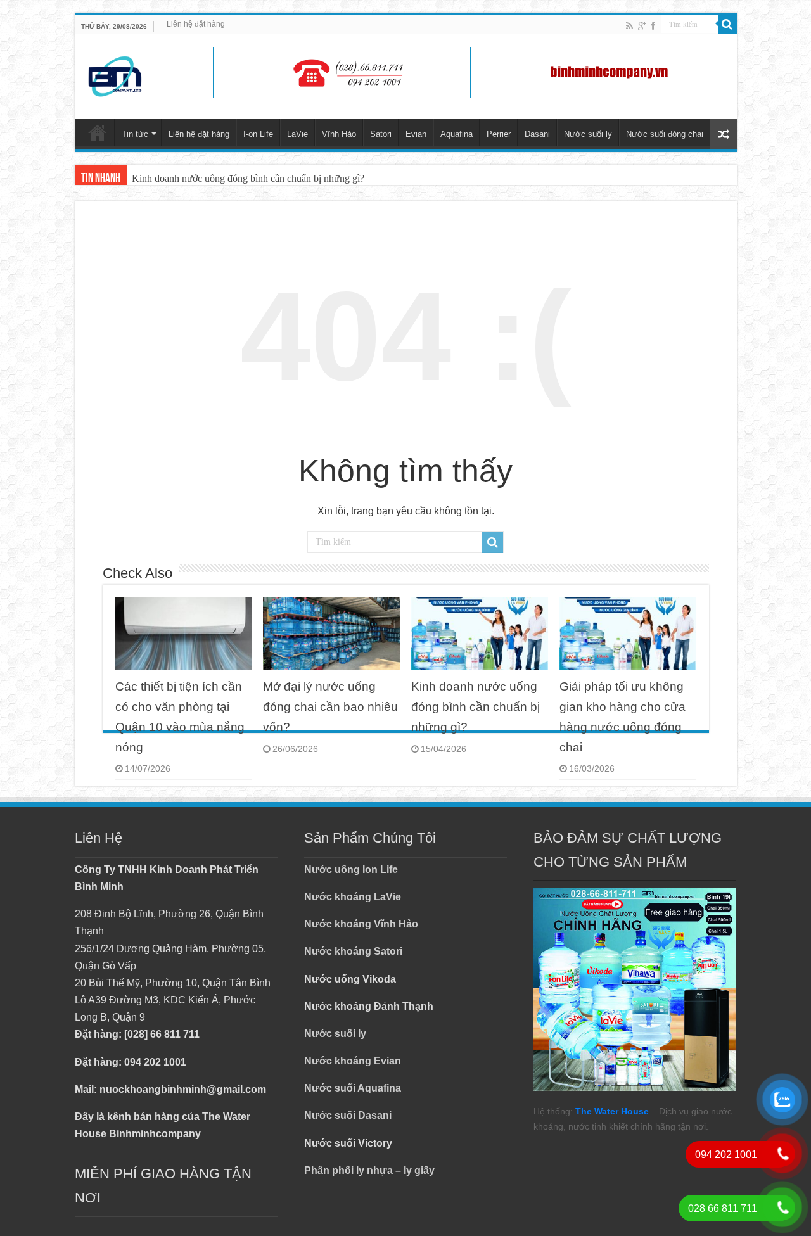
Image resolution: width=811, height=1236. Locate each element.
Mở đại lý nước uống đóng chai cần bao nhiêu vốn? (330, 707)
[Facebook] (653, 25)
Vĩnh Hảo (339, 134)
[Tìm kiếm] (727, 24)
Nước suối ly (588, 134)
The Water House (612, 1111)
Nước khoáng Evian (352, 1060)
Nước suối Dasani (348, 1115)
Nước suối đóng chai (664, 134)
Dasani (537, 134)
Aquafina (456, 134)
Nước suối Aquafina (352, 1088)
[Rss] (629, 25)
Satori (381, 134)
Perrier (499, 134)
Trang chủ (97, 132)
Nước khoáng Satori (353, 951)
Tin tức (135, 134)
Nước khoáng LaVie (352, 896)
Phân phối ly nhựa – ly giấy (369, 1170)
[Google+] (642, 25)
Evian (416, 134)
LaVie (297, 134)
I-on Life (258, 134)
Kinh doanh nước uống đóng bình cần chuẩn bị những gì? (248, 178)
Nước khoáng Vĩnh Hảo (361, 924)
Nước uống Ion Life (351, 869)
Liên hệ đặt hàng (196, 24)
